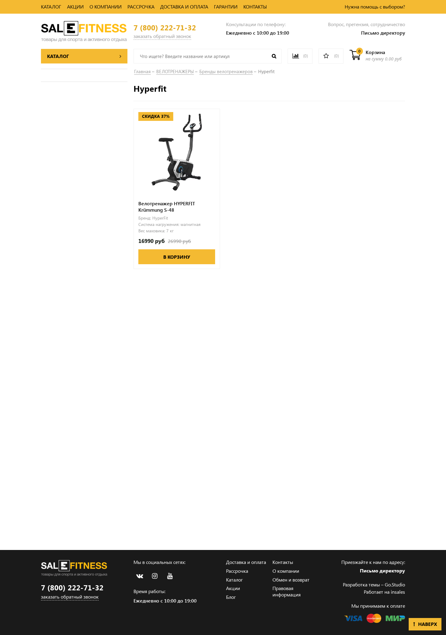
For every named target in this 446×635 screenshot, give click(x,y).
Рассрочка (237, 571)
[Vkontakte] (139, 576)
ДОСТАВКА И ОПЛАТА (184, 6)
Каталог (234, 579)
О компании (285, 571)
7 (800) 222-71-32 (164, 27)
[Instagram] (155, 576)
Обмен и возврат (290, 579)
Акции (233, 588)
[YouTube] (170, 576)
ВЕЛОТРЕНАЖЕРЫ (175, 71)
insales (398, 592)
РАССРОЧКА (140, 6)
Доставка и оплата (246, 562)
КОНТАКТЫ (255, 6)
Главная (142, 71)
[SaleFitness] (84, 30)
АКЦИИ (75, 6)
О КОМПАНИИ (106, 6)
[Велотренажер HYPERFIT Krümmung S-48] (176, 152)
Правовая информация (286, 591)
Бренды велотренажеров (226, 71)
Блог (231, 597)
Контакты (282, 562)
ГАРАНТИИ (226, 6)
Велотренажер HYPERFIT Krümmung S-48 (166, 206)
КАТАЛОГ (51, 6)
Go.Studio (395, 584)
